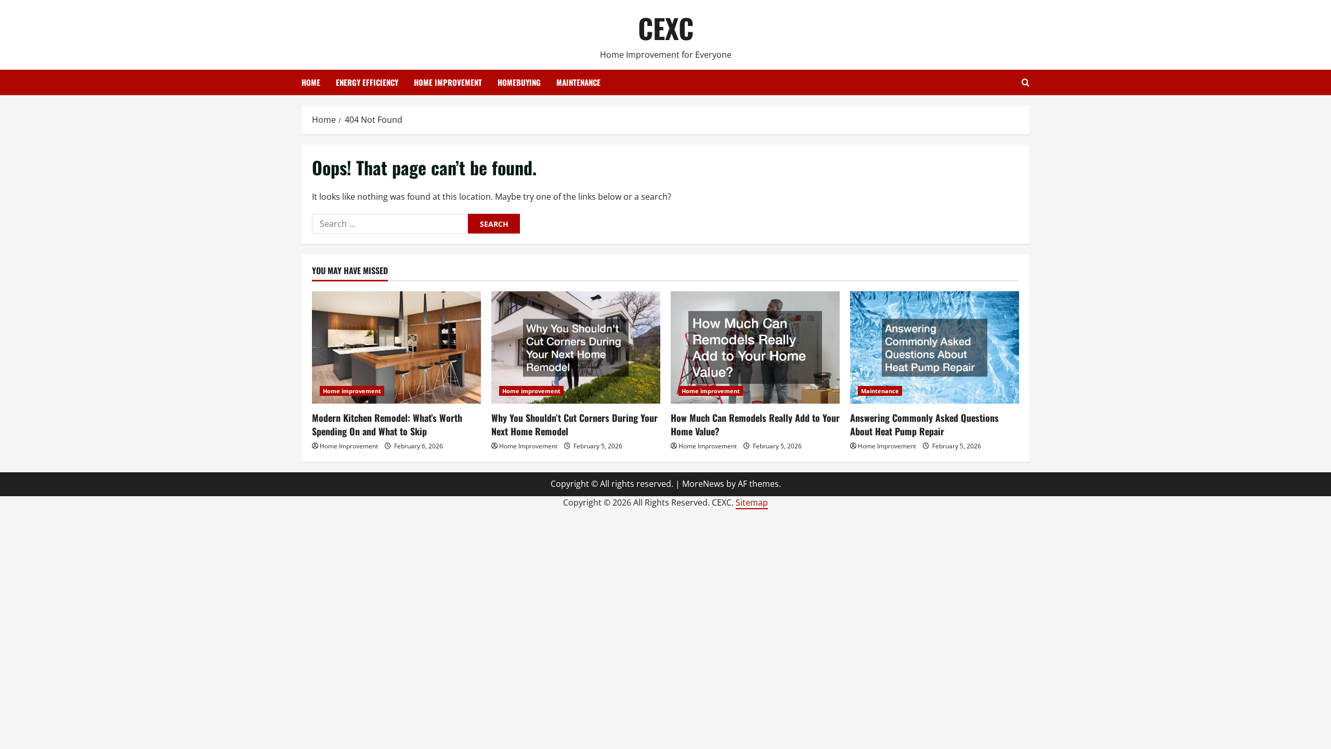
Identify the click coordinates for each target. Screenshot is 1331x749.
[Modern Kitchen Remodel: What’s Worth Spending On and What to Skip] (396, 347)
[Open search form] (1025, 82)
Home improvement (448, 82)
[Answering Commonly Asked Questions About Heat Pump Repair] (934, 347)
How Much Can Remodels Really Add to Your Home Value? (755, 424)
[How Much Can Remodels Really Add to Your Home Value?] (755, 347)
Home (311, 82)
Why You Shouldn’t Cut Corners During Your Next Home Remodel (574, 424)
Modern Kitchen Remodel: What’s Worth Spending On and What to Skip (387, 424)
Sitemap (752, 502)
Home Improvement (349, 446)
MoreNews (703, 483)
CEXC (666, 28)
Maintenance (578, 82)
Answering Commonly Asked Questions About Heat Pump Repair (924, 424)
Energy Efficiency (367, 82)
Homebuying (519, 82)
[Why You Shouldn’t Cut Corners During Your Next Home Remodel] (575, 347)
